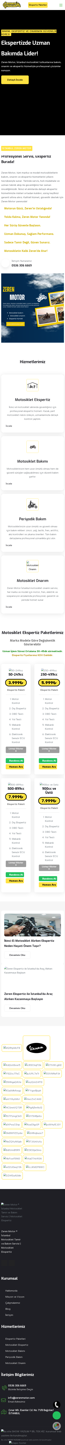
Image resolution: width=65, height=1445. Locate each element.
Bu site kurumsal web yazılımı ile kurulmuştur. (26, 1440)
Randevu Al (16, 760)
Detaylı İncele (15, 79)
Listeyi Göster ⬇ (16, 750)
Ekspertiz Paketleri (38, 5)
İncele (9, 425)
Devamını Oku (17, 955)
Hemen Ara (16, 766)
